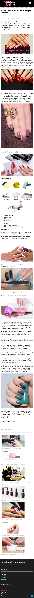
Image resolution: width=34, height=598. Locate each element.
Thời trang (3, 595)
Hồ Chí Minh (4, 574)
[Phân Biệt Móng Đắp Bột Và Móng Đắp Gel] (17, 527)
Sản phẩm (3, 593)
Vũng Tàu (3, 577)
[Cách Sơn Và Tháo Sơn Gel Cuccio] (17, 492)
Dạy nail (3, 589)
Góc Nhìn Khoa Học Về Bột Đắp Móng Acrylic (13, 464)
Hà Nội (3, 576)
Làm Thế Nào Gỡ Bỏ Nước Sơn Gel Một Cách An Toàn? (16, 519)
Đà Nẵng (3, 579)
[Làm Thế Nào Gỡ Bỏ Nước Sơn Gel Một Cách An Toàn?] (17, 510)
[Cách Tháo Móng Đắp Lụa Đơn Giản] (17, 440)
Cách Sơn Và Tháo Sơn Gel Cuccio (10, 500)
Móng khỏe (9, 18)
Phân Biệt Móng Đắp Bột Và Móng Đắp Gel (12, 535)
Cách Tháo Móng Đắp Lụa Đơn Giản (11, 448)
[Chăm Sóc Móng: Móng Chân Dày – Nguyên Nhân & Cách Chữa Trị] (17, 473)
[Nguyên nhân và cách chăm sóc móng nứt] (17, 545)
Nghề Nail (3, 592)
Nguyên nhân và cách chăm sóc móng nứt (12, 554)
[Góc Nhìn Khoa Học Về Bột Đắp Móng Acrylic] (17, 456)
